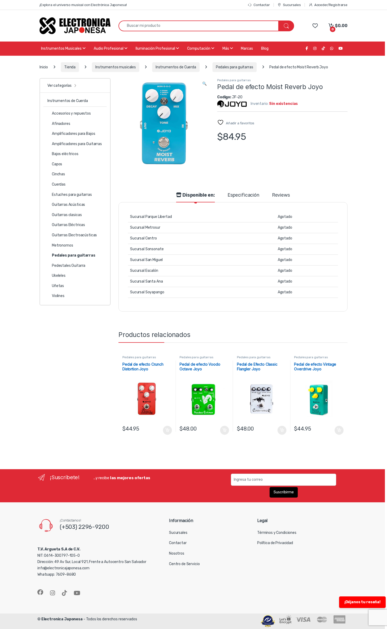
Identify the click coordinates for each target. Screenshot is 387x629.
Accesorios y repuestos (71, 113)
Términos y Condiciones (276, 532)
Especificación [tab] (243, 195)
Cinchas (58, 174)
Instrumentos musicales (115, 67)
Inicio (43, 67)
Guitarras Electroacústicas (74, 235)
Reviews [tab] (281, 195)
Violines (58, 296)
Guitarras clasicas (67, 215)
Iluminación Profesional (156, 48)
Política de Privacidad (275, 543)
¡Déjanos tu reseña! (362, 602)
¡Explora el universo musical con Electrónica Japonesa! (83, 5)
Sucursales (292, 5)
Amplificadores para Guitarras (77, 144)
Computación (199, 48)
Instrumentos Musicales (61, 48)
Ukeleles (59, 275)
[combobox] (198, 26)
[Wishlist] (315, 25)
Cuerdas (59, 184)
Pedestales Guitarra (68, 265)
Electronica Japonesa (62, 619)
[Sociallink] (40, 592)
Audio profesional (109, 48)
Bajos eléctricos (65, 154)
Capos (57, 164)
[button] (204, 84)
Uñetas (58, 286)
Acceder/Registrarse (331, 5)
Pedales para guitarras (234, 67)
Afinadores (61, 123)
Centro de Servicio (184, 564)
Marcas (247, 48)
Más (226, 48)
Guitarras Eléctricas (68, 225)
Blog (265, 48)
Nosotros (176, 553)
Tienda (70, 67)
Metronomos (62, 245)
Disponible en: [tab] (198, 195)
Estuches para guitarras (72, 194)
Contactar (262, 5)
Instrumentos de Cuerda (176, 67)
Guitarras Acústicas (68, 204)
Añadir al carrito (166, 430)
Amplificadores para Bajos (73, 133)
